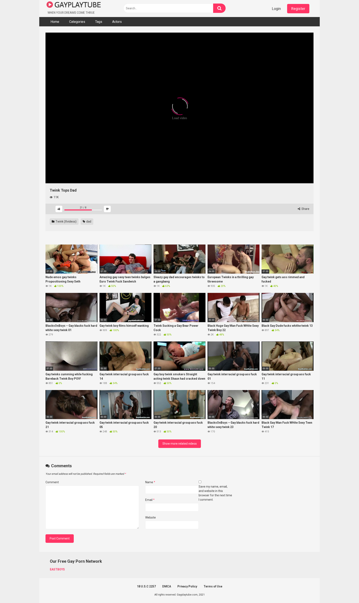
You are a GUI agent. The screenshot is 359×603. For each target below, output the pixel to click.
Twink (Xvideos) (65, 221)
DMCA (166, 586)
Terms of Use (213, 586)
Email (150, 499)
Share (305, 208)
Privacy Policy (187, 586)
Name (150, 482)
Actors (117, 22)
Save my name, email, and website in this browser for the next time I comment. (215, 493)
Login (276, 8)
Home (54, 22)
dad (88, 221)
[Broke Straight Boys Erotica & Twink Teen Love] (73, 5)
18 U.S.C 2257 (146, 586)
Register (298, 8)
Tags (98, 22)
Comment (52, 482)
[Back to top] (345, 590)
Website (150, 517)
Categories (77, 22)
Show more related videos (179, 443)
